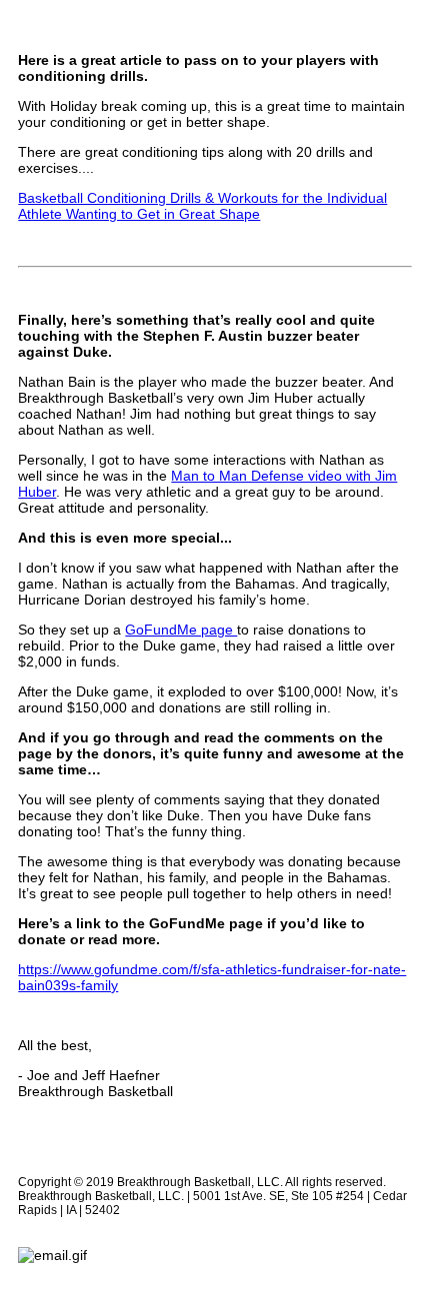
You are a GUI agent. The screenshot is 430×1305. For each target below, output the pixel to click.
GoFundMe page (181, 630)
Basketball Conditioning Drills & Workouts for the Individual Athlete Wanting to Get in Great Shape (202, 206)
